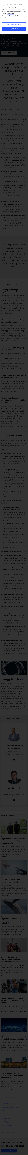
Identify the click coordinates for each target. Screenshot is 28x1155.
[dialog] (14, 17)
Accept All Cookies (14, 29)
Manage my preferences (14, 24)
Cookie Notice (10, 13)
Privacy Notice (13, 16)
